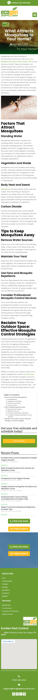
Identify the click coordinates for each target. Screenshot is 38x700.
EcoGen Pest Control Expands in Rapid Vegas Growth (19, 458)
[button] (34, 15)
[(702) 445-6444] (19, 676)
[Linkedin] (24, 693)
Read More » (4, 465)
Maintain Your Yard (13, 411)
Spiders (5, 596)
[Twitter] (17, 693)
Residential (6, 605)
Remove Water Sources (15, 409)
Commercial (6, 608)
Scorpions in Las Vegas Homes (15, 478)
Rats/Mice (6, 590)
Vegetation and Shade (14, 401)
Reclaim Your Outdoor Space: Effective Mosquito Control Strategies (18, 420)
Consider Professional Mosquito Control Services (20, 416)
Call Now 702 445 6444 (20, 3)
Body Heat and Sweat (14, 403)
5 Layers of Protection (10, 611)
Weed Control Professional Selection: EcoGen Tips (18, 508)
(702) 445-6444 (19, 680)
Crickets (5, 584)
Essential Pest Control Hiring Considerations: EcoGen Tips (14, 498)
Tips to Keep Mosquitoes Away (15, 407)
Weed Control (7, 614)
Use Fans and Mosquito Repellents (18, 413)
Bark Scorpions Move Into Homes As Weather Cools (17, 469)
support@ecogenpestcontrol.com (19, 688)
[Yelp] (20, 693)
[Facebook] (13, 693)
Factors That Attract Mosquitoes (16, 397)
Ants (3, 578)
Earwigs (5, 587)
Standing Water (12, 399)
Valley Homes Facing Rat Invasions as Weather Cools (19, 487)
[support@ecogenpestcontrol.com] (19, 685)
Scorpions (5, 593)
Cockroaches (7, 581)
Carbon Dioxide (12, 405)
